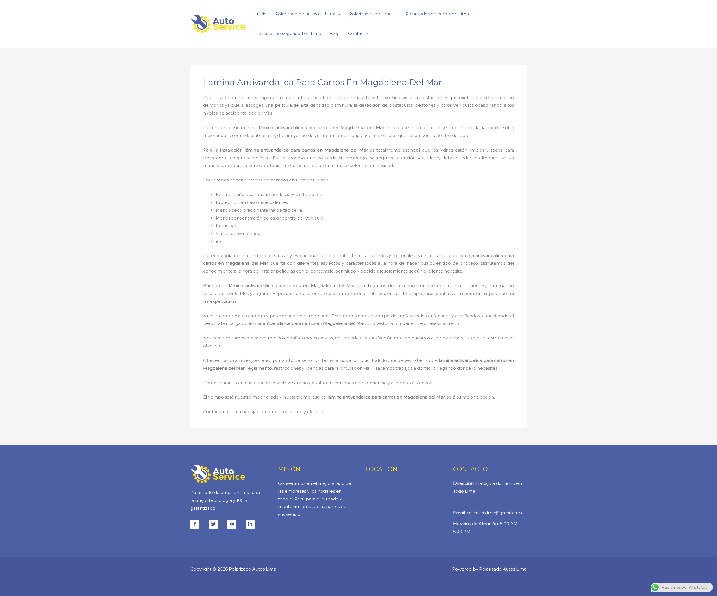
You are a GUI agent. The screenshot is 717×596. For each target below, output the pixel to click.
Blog (335, 33)
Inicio (261, 14)
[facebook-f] (199, 524)
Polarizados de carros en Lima (437, 14)
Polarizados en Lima (370, 14)
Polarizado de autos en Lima (305, 14)
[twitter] (217, 524)
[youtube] (236, 524)
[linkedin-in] (251, 524)
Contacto (358, 33)
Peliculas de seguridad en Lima (288, 33)
